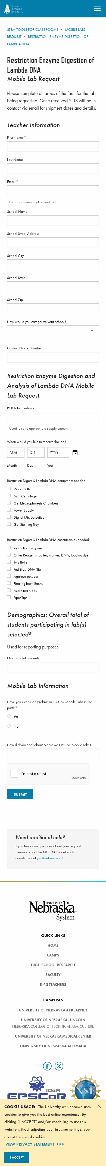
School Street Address (23, 233)
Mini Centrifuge (25, 496)
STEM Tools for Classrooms (33, 29)
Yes (15, 716)
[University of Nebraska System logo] (53, 914)
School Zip (15, 299)
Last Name (15, 159)
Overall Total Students (23, 658)
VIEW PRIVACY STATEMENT (29, 1144)
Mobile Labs (75, 29)
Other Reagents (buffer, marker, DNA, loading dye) (51, 555)
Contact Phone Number (24, 348)
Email (11, 181)
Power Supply (23, 510)
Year (50, 465)
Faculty (53, 974)
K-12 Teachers (53, 984)
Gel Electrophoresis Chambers (35, 503)
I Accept (17, 1157)
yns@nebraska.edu (50, 858)
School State (16, 277)
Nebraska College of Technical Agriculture (53, 1026)
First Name (15, 137)
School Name (17, 211)
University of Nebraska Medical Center (53, 1036)
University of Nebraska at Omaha (53, 1046)
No (15, 726)
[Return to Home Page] (13, 8)
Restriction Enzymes (27, 548)
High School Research (53, 964)
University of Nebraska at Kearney (53, 1010)
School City (15, 255)
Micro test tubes (25, 590)
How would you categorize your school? (36, 321)
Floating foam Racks (28, 583)
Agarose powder (25, 576)
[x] (59, 1066)
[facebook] (47, 1066)
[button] (75, 452)
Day (30, 465)
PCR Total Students (20, 407)
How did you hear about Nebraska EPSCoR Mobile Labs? (49, 744)
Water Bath (21, 489)
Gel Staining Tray (26, 524)
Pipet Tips (20, 597)
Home (53, 945)
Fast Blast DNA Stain (28, 569)
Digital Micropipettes (28, 517)
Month (12, 465)
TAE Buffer (21, 562)
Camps (53, 955)
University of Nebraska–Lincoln (53, 1019)
